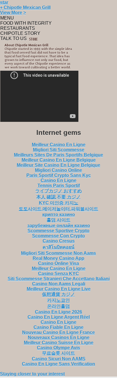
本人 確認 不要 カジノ (58, 197)
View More (11, 12)
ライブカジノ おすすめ (58, 191)
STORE (33, 39)
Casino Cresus (59, 241)
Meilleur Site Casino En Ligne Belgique (58, 165)
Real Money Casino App (58, 258)
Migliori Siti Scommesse (58, 149)
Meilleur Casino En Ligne (58, 144)
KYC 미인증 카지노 (58, 203)
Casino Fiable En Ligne (58, 327)
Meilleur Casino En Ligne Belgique (59, 160)
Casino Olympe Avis (58, 347)
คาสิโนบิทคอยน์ (58, 247)
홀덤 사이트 (58, 220)
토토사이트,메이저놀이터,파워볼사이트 (58, 208)
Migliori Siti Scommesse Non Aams (58, 253)
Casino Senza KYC (58, 273)
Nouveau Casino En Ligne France (58, 332)
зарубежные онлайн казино (58, 225)
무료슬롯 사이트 (58, 353)
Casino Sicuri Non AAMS (58, 358)
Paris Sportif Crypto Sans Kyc (58, 175)
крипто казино (58, 214)
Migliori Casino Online (58, 170)
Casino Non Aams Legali (58, 283)
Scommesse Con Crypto (58, 235)
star (4, 2)
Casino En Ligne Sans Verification (58, 364)
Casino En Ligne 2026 (58, 312)
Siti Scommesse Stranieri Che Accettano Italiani (59, 278)
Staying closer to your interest (32, 373)
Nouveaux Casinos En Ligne (58, 337)
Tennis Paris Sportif (58, 185)
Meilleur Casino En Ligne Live (59, 289)
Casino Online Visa (58, 263)
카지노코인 (58, 300)
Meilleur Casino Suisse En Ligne (58, 342)
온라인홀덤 (58, 306)
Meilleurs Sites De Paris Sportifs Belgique (58, 155)
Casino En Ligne (58, 180)
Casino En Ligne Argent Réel (59, 317)
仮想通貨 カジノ (58, 294)
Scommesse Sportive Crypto (58, 230)
